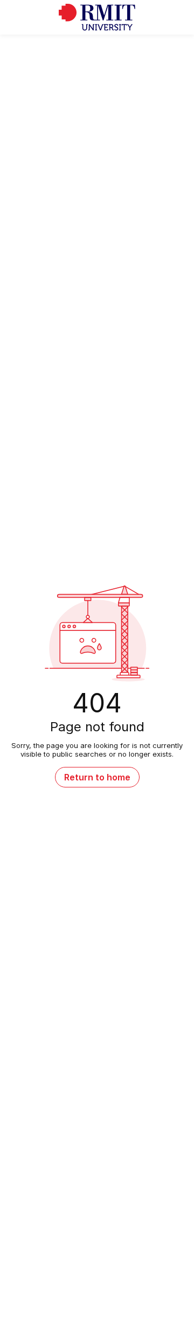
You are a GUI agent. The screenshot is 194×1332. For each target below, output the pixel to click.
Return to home (97, 777)
